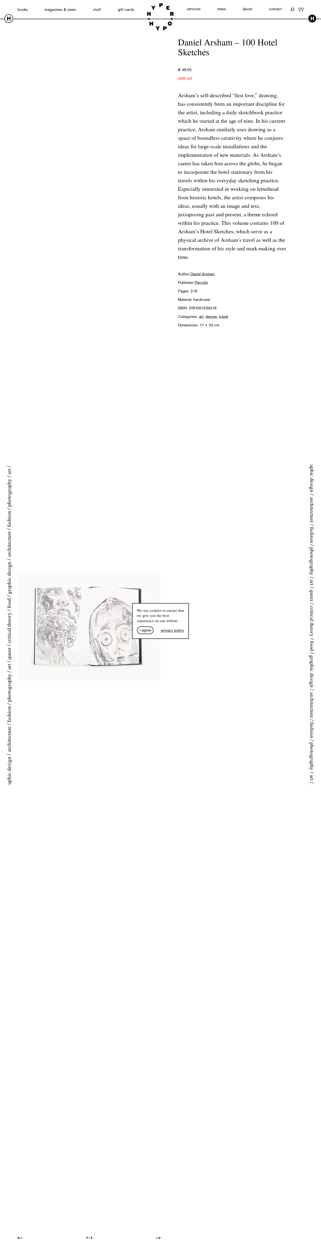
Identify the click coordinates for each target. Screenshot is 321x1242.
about (247, 8)
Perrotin (201, 282)
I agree (145, 630)
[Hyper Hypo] (160, 17)
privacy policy (172, 630)
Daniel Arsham (202, 273)
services (194, 8)
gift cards (126, 9)
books (22, 9)
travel (223, 316)
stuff (97, 9)
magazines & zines (60, 9)
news (221, 8)
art (201, 316)
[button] (19, 1237)
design (211, 316)
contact (275, 8)
